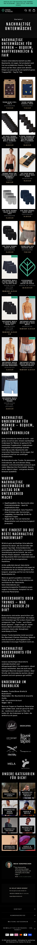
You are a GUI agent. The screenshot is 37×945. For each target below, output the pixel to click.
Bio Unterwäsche (23, 580)
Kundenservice (18, 915)
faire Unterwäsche (9, 585)
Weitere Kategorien (18, 921)
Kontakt (18, 909)
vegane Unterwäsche (10, 589)
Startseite (18, 19)
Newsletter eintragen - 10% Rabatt (17, 929)
